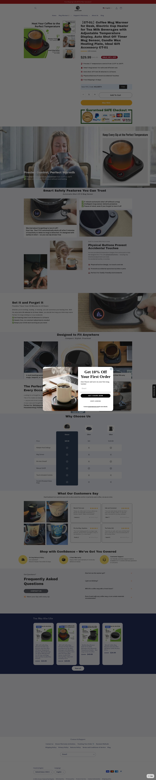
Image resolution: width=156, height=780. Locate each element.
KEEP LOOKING (95, 401)
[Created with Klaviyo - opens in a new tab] (78, 412)
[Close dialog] (111, 369)
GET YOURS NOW (95, 395)
